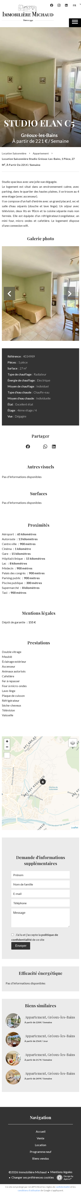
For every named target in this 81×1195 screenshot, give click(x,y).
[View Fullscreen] (7, 755)
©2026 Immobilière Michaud (28, 1172)
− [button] (7, 747)
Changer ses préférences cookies (32, 1177)
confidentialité (63, 1187)
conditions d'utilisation (29, 1190)
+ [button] (7, 741)
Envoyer (20, 945)
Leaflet (74, 827)
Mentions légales (61, 1172)
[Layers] (73, 743)
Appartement (41, 153)
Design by (68, 1177)
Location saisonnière (14, 153)
